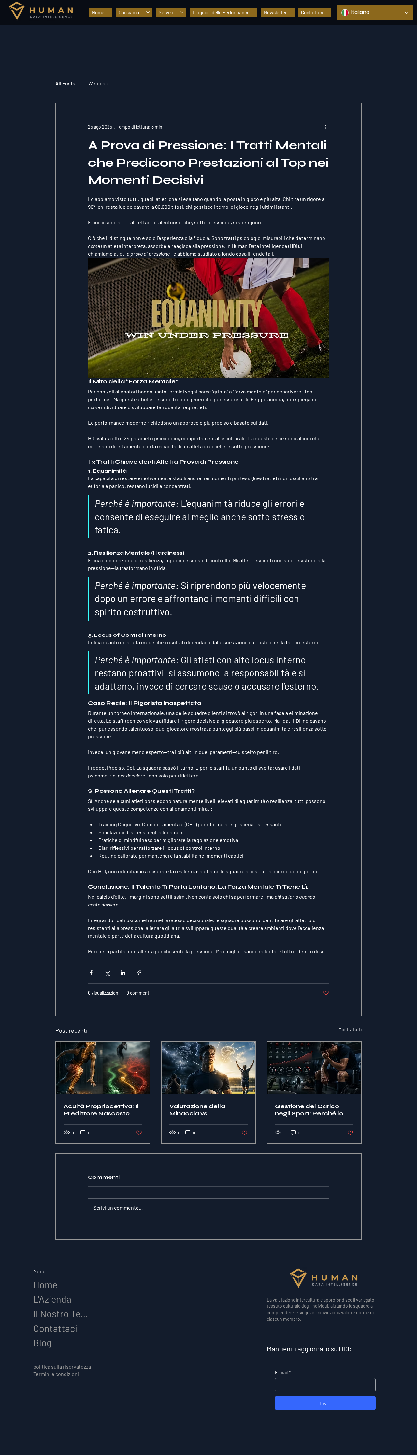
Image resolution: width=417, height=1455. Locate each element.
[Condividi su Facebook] (91, 973)
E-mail (283, 1372)
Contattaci (55, 1328)
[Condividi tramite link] (139, 973)
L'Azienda (52, 1299)
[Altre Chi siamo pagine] (148, 12)
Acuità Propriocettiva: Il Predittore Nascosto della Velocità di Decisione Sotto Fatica (101, 1110)
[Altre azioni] (325, 127)
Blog (42, 1342)
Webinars (99, 83)
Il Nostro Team (63, 1313)
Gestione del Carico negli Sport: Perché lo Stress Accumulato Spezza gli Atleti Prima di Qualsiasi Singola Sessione (314, 1110)
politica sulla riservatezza (62, 1366)
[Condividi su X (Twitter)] (107, 973)
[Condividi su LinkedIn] (123, 973)
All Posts (65, 83)
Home (45, 1284)
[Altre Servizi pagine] (181, 12)
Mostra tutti (350, 1029)
